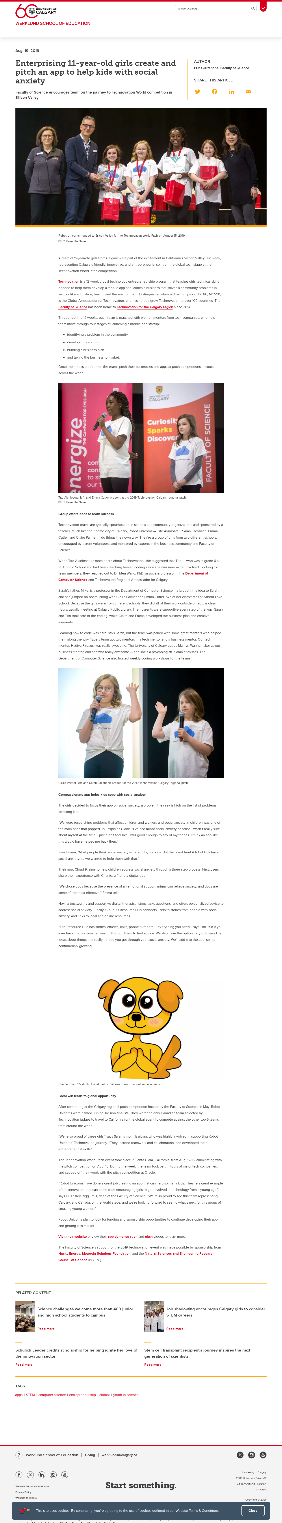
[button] (200, 90)
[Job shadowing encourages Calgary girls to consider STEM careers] (154, 1316)
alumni (104, 1394)
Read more (46, 1328)
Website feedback (26, 1498)
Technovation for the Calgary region (145, 306)
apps (18, 1394)
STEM (30, 1394)
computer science (52, 1394)
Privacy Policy (23, 1492)
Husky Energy (69, 1253)
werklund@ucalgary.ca (119, 1454)
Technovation (68, 281)
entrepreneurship (82, 1394)
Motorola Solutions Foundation (106, 1253)
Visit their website (72, 1236)
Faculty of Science (72, 306)
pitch (149, 1236)
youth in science (126, 1394)
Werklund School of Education (52, 23)
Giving (90, 1454)
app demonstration (122, 1236)
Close (253, 1510)
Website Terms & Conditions (197, 1510)
